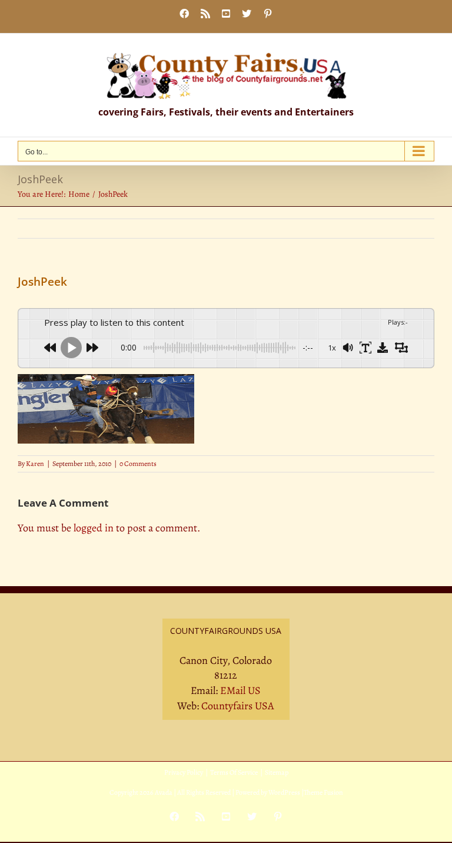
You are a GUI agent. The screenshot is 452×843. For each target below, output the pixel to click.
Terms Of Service (234, 772)
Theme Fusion (323, 792)
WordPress (284, 792)
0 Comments (138, 463)
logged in (94, 528)
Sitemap (276, 772)
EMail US (240, 690)
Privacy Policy (183, 772)
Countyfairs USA (237, 706)
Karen (35, 463)
